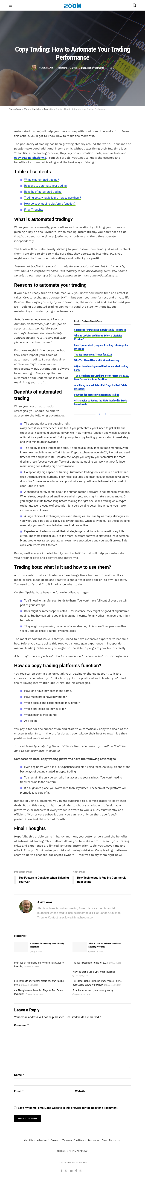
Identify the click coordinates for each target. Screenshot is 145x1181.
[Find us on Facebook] (61, 1171)
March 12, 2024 (96, 952)
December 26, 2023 (82, 994)
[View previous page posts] (99, 414)
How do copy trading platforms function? (50, 203)
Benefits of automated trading (43, 191)
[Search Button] (134, 5)
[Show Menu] (10, 5)
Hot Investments (95, 67)
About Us (28, 1140)
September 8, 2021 (67, 67)
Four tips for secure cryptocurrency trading (96, 394)
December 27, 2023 (30, 985)
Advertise (42, 1140)
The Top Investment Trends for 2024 (93, 354)
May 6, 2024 (37, 952)
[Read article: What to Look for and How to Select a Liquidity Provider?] (79, 947)
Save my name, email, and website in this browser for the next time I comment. (68, 1108)
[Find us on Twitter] (66, 1171)
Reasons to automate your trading (45, 185)
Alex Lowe (47, 67)
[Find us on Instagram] (81, 1171)
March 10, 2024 (32, 967)
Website (80, 1091)
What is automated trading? (41, 179)
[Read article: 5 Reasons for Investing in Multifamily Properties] (21, 947)
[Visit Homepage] (72, 5)
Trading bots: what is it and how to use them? (52, 197)
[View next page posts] (105, 414)
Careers (54, 1140)
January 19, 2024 (81, 976)
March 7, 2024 (116, 963)
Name (19, 1075)
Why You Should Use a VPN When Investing (96, 360)
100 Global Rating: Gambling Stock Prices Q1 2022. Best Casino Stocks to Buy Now (101, 377)
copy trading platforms (30, 157)
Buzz (83, 67)
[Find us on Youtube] (71, 1171)
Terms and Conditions (73, 1140)
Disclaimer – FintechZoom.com (104, 1140)
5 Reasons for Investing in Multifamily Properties (100, 329)
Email (19, 1091)
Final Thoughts (33, 209)
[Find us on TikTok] (76, 1171)
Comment (21, 1025)
